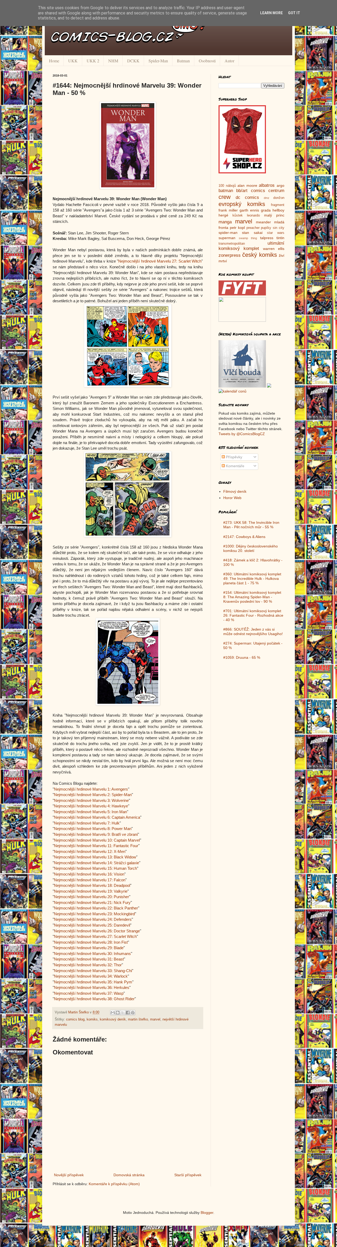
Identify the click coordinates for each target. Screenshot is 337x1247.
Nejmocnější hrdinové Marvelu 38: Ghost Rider (94, 999)
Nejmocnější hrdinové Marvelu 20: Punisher (91, 896)
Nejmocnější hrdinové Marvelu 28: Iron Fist (91, 942)
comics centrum (267, 190)
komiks (92, 1019)
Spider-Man (158, 60)
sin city (278, 228)
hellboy (278, 210)
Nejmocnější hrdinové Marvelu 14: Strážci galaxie (96, 863)
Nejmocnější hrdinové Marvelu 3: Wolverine (91, 800)
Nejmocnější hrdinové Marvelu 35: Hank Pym (93, 982)
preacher (253, 228)
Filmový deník (234, 491)
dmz (266, 197)
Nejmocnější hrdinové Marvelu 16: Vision (89, 874)
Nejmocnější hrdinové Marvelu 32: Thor (88, 965)
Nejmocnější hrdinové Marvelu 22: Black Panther (96, 908)
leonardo (253, 215)
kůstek (237, 215)
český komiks (259, 255)
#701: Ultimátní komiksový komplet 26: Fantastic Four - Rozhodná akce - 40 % (253, 615)
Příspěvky (233, 457)
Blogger (207, 1212)
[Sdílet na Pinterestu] (132, 1012)
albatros (267, 185)
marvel (155, 1019)
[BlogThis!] (117, 1012)
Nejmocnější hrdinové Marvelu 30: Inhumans (92, 953)
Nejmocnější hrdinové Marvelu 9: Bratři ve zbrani (96, 834)
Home (54, 60)
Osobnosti (207, 60)
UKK (73, 60)
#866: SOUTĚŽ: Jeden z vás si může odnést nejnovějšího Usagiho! (253, 631)
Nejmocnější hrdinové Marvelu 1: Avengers (91, 789)
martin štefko (138, 1019)
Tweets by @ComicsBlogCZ (242, 434)
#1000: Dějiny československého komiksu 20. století (250, 548)
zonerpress (230, 255)
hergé (223, 215)
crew (225, 197)
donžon (278, 198)
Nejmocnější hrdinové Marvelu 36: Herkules (91, 987)
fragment (277, 205)
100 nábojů (227, 186)
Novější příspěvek (69, 1175)
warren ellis (273, 249)
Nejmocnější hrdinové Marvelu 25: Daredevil (92, 925)
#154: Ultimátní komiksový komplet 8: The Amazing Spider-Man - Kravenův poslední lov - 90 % (252, 597)
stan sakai (252, 232)
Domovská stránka (129, 1175)
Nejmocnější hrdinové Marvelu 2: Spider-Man (93, 794)
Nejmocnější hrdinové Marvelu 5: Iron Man (90, 811)
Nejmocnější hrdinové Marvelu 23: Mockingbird (94, 914)
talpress (266, 238)
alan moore (247, 185)
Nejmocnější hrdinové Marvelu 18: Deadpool (92, 885)
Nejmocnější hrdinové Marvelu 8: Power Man (92, 828)
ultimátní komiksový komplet (251, 246)
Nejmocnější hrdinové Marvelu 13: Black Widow (95, 857)
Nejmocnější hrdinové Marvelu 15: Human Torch (95, 868)
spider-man (228, 232)
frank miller (228, 210)
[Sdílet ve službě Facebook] (127, 1012)
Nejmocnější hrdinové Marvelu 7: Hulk (87, 823)
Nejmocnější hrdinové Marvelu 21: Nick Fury (92, 902)
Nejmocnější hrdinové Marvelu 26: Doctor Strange (97, 931)
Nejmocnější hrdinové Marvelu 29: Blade (88, 948)
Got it (294, 13)
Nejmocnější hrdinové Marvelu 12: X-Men (89, 851)
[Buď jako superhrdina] (242, 172)
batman (226, 190)
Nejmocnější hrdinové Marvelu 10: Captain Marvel (97, 840)
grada (266, 210)
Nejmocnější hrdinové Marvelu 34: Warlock (91, 976)
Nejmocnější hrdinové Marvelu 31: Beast (89, 959)
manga (225, 221)
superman (227, 238)
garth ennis (249, 210)
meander (263, 222)
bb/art (241, 190)
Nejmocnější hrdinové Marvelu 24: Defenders (93, 919)
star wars (275, 233)
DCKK (133, 60)
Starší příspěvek (187, 1175)
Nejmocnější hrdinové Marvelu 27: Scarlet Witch (159, 261)
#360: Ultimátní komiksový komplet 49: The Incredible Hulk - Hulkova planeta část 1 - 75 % (252, 578)
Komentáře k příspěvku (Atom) (114, 1184)
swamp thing (248, 238)
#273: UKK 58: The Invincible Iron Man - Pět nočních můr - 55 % (251, 524)
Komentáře (234, 466)
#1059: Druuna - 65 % (241, 657)
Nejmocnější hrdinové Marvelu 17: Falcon (89, 880)
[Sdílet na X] (122, 1012)
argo (280, 185)
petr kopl (237, 227)
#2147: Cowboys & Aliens (244, 537)
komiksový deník (113, 1019)
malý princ (274, 215)
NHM (113, 60)
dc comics (247, 197)
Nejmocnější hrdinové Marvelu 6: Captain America (97, 817)
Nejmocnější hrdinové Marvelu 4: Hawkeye (91, 806)
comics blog (75, 1019)
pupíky (266, 228)
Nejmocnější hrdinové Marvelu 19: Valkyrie (90, 891)
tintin (280, 238)
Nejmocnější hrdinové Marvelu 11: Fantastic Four (96, 845)
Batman (183, 60)
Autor (229, 60)
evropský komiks (242, 204)
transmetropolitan (232, 243)
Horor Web (232, 498)
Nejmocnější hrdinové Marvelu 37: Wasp (88, 993)
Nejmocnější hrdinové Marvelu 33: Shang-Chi (93, 970)
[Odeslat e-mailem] (112, 1012)
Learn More (271, 13)
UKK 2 (93, 60)
